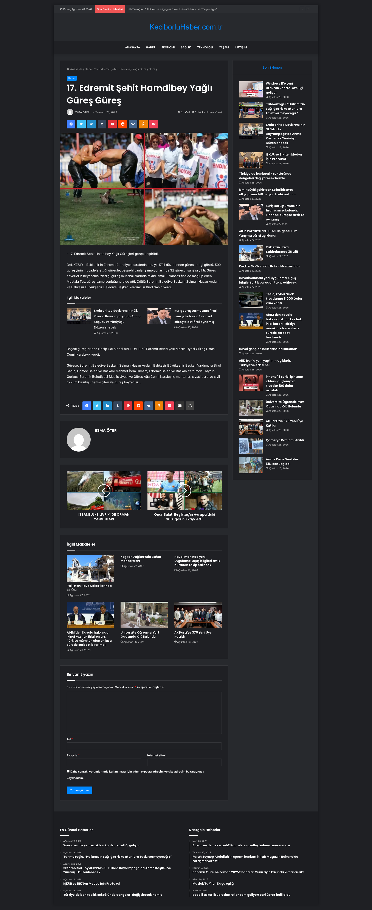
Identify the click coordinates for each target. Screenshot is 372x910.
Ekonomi (168, 47)
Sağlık (186, 47)
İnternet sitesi (156, 755)
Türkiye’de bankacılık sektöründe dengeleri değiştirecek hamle (265, 175)
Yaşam (224, 47)
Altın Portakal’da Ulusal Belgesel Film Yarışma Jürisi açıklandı (268, 233)
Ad (70, 739)
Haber (150, 47)
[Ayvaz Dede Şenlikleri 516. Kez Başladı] (251, 465)
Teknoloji (205, 47)
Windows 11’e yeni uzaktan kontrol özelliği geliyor (284, 88)
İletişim (241, 47)
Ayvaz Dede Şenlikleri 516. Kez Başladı (282, 461)
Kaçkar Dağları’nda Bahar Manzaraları (141, 559)
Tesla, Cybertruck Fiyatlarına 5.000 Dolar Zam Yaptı (284, 298)
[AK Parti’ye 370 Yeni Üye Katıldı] (198, 615)
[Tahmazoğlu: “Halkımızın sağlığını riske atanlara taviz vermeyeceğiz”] (251, 110)
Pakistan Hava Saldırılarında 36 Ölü (89, 588)
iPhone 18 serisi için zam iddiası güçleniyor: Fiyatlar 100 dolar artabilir (284, 383)
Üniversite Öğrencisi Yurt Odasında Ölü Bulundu (140, 634)
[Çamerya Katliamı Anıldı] (251, 446)
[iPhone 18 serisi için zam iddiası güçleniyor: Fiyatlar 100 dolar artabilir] (251, 383)
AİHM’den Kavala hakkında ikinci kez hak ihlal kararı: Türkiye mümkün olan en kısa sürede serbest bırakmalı (89, 638)
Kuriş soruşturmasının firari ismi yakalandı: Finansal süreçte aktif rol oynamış (195, 316)
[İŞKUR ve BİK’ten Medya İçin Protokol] (251, 160)
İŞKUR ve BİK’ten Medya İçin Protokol (284, 156)
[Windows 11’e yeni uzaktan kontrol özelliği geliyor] (251, 89)
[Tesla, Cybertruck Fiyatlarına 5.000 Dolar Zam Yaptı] (251, 300)
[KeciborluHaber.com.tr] (186, 27)
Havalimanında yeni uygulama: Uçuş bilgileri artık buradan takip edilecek (197, 561)
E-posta (73, 755)
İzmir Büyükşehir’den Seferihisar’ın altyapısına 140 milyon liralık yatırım (267, 192)
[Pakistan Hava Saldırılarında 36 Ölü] (90, 568)
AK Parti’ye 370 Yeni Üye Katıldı (193, 634)
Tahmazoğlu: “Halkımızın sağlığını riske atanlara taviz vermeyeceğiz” (285, 108)
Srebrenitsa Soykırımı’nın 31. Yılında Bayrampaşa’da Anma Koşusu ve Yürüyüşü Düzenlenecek (189, 9)
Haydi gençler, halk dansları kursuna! (268, 349)
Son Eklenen (272, 67)
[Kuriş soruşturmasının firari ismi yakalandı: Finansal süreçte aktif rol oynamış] (159, 316)
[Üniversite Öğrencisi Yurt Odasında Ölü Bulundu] (144, 615)
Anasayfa (132, 47)
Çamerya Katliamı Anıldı (285, 440)
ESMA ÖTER (82, 112)
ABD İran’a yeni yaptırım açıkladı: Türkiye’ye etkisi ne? (265, 362)
